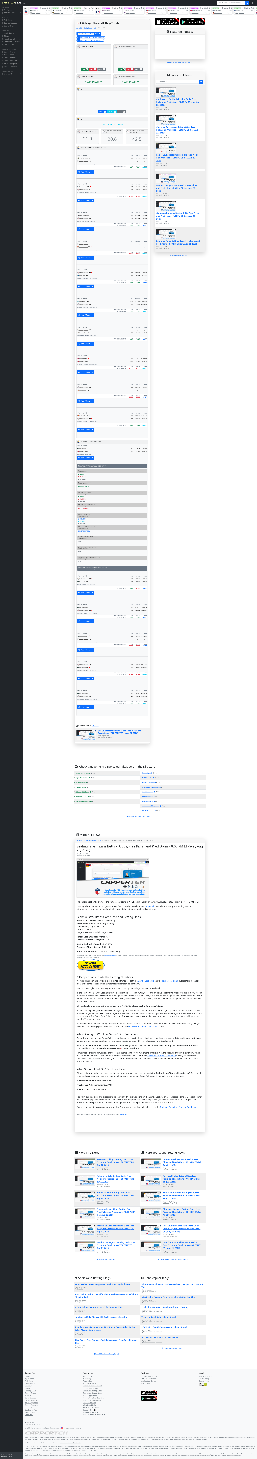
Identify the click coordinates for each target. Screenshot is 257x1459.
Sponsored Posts (89, 1383)
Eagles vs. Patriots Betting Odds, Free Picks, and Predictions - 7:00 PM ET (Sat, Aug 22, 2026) (177, 157)
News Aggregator (10, 64)
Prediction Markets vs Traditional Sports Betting (164, 1307)
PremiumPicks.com (110, 955)
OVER (102, 112)
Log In (11, 1456)
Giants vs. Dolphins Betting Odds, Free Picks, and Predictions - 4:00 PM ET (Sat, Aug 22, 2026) (177, 216)
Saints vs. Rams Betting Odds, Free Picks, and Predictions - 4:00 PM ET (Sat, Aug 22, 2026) (178, 242)
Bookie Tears (9, 45)
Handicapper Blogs (90, 1395)
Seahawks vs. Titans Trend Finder (143, 1026)
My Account (8, 10)
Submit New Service (90, 1388)
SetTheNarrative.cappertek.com (152, 1312)
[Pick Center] (78, 155)
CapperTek (79, 28)
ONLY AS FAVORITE (98, 40)
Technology (87, 1376)
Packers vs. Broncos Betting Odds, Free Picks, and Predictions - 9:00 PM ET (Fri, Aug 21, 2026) (115, 1228)
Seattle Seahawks (146, 980)
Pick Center (8, 20)
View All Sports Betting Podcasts (180, 62)
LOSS (92, 69)
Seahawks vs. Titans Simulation (161, 1055)
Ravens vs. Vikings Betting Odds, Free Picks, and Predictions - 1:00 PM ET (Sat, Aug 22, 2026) (115, 1162)
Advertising (87, 1381)
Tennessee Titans (170, 980)
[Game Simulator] (83, 155)
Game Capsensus (10, 61)
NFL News (95, 726)
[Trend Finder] (81, 155)
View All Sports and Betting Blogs (106, 1354)
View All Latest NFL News (106, 1259)
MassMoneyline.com (149, 1292)
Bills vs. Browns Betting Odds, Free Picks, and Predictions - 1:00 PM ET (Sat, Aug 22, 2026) (115, 1195)
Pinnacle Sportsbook (149, 1376)
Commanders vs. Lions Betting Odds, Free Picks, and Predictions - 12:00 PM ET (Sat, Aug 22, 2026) (116, 1212)
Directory (7, 36)
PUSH (101, 69)
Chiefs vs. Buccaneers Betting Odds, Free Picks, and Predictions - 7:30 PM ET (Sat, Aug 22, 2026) (177, 130)
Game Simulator (10, 58)
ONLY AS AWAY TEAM (85, 37)
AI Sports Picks (146, 1383)
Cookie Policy (204, 1381)
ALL (78, 37)
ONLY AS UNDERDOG (86, 40)
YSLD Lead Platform (90, 1405)
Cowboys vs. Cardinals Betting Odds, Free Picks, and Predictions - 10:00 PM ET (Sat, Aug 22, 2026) (177, 102)
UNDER (111, 112)
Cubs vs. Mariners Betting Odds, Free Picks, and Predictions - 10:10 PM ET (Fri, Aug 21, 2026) (182, 1162)
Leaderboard (9, 33)
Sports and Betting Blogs (92, 1393)
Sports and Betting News (90, 840)
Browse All (8, 74)
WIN (84, 69)
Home (27, 1376)
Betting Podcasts (10, 67)
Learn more (123, 1114)
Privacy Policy (204, 1379)
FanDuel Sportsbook (149, 1379)
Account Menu (9, 13)
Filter (89, 34)
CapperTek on (88, 1410)
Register (4, 1456)
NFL (95, 28)
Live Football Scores (148, 1381)
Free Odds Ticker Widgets (92, 1400)
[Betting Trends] (79, 155)
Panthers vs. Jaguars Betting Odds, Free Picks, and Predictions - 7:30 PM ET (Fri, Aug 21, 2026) (116, 1245)
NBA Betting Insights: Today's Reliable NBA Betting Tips (168, 1297)
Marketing (87, 1379)
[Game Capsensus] (85, 155)
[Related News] (86, 155)
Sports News (9, 26)
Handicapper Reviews (12, 39)
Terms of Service (205, 1376)
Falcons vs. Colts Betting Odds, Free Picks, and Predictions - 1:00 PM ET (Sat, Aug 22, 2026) (115, 1179)
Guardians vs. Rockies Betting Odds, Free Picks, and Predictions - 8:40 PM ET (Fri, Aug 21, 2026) (181, 1245)
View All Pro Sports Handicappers (140, 816)
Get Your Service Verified (92, 1386)
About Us (28, 1407)
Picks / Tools (85, 172)
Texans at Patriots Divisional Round (158, 1317)
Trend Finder (9, 55)
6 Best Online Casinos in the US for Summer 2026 (98, 1307)
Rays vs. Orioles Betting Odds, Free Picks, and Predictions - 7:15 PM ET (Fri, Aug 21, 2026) (181, 1179)
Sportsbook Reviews (12, 42)
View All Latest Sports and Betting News (173, 1259)
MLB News (166, 1170)
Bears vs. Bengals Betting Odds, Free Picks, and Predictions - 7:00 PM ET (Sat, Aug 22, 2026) (176, 188)
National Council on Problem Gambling (178, 1107)
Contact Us (29, 1415)
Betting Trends (9, 52)
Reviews (28, 1388)
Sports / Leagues (10, 23)
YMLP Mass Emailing (91, 1407)
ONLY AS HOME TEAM (98, 37)
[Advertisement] (137, 1127)
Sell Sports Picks (31, 1412)
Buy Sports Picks (31, 1410)
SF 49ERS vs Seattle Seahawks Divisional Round (164, 1327)
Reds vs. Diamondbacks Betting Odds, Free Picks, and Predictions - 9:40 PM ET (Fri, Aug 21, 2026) (181, 1228)
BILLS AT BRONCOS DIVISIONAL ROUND (160, 1337)
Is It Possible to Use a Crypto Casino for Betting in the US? (103, 1284)
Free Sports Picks (89, 1403)
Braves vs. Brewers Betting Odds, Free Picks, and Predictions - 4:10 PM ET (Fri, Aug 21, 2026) (181, 1195)
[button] (253, 3)
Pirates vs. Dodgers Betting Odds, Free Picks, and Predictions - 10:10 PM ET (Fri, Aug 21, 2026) (182, 1212)
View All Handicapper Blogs (173, 1348)
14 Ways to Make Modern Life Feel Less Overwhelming (101, 1317)
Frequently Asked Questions (93, 1398)
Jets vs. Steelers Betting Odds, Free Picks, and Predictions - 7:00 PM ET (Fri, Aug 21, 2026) (119, 731)
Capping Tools (30, 1391)
